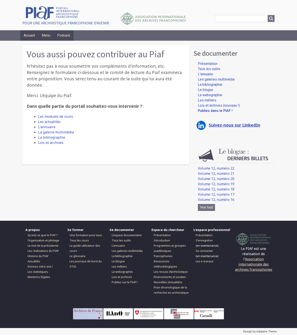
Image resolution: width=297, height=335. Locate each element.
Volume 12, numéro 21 (216, 173)
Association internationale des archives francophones (253, 264)
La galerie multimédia (56, 132)
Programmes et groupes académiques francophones (170, 251)
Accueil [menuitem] (29, 35)
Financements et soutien (170, 277)
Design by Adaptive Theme (260, 331)
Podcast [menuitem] (63, 35)
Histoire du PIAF (38, 256)
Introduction (162, 240)
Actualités (34, 261)
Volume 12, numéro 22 (216, 168)
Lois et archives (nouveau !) (219, 105)
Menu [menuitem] (46, 35)
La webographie (210, 95)
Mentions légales (39, 277)
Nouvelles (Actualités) (168, 282)
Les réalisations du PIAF (43, 251)
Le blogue (205, 90)
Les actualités (49, 121)
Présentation (207, 64)
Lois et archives (50, 142)
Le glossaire (77, 256)
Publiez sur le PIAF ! (124, 282)
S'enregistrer (204, 240)
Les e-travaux (205, 261)
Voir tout (206, 207)
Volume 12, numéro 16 (216, 199)
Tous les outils (209, 69)
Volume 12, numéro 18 (216, 189)
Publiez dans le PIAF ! (215, 111)
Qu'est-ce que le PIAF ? (43, 235)
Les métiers (207, 100)
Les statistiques (38, 272)
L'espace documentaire (127, 235)
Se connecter (204, 251)
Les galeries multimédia (216, 79)
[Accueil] (54, 12)
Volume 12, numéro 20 (216, 178)
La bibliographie (51, 137)
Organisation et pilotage (43, 240)
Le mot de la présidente (43, 245)
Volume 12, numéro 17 (216, 194)
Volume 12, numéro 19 (216, 184)
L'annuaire (46, 127)
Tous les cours (79, 240)
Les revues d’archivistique (171, 272)
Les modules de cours (55, 116)
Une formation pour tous (86, 235)
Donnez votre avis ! (40, 266)
